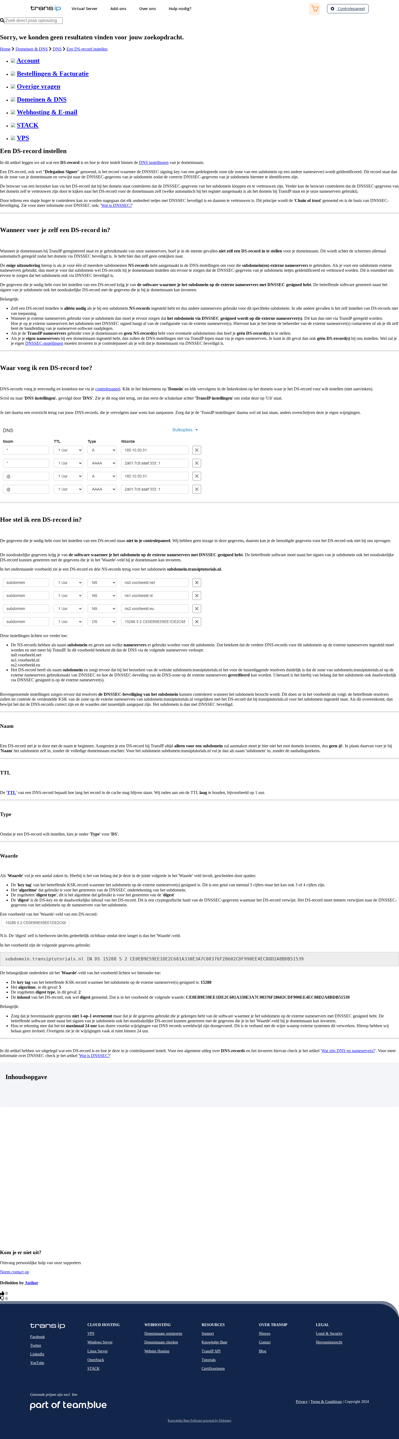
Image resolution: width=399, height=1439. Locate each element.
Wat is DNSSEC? (116, 205)
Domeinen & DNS (31, 49)
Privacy (302, 1402)
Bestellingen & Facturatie (53, 73)
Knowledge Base (214, 1342)
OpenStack (95, 1360)
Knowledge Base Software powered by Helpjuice (199, 1420)
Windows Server (100, 1342)
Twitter (35, 1345)
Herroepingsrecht (329, 1342)
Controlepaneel (351, 8)
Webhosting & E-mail (47, 112)
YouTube (37, 1363)
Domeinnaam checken (161, 1342)
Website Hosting (156, 1351)
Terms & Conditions (326, 1402)
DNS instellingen (154, 162)
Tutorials (209, 1360)
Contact (265, 1342)
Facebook (37, 1337)
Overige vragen (38, 86)
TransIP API (211, 1351)
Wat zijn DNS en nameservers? (348, 1050)
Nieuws (264, 1334)
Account (28, 60)
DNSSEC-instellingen (44, 343)
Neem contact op (14, 1272)
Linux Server (97, 1351)
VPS (23, 137)
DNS (57, 49)
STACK (28, 125)
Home (5, 49)
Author (31, 1282)
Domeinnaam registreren (163, 1334)
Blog (262, 1351)
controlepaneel (107, 389)
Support (208, 1334)
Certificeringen (213, 1369)
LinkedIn (37, 1354)
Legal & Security (329, 1334)
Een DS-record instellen (86, 49)
